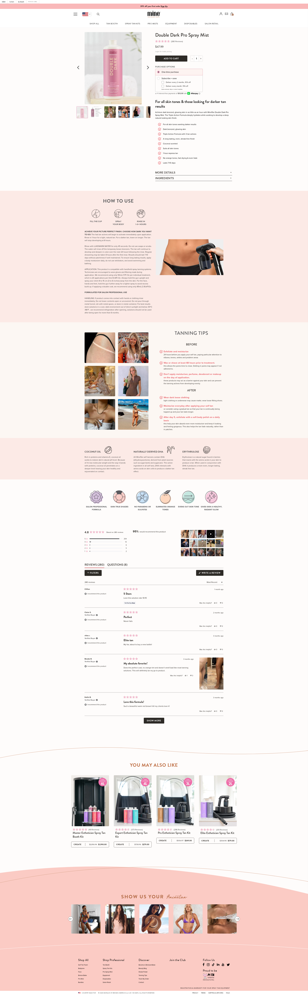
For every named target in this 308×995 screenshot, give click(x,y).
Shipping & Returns (215, 993)
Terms (203, 993)
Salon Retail (211, 23)
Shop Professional (113, 960)
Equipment (171, 23)
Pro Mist (81, 979)
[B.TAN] (12, 1)
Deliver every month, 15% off (177, 86)
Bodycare (81, 968)
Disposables (190, 23)
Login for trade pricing (163, 51)
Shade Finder (143, 972)
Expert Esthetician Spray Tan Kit (131, 835)
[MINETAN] (4, 1)
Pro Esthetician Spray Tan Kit (174, 833)
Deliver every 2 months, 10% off (178, 82)
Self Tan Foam (83, 965)
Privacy (195, 993)
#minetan (177, 897)
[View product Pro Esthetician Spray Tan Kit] (175, 800)
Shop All (94, 23)
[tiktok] (213, 964)
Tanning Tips (143, 975)
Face (79, 972)
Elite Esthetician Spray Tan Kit (217, 833)
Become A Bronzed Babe (147, 965)
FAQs (228, 993)
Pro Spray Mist (107, 972)
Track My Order (144, 979)
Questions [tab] (117, 565)
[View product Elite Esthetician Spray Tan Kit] (218, 800)
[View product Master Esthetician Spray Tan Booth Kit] (90, 800)
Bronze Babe (82, 975)
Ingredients (164, 178)
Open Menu (75, 14)
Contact (141, 982)
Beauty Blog (143, 968)
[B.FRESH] (21, 1)
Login (221, 13)
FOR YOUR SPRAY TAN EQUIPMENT (205, 988)
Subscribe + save (169, 78)
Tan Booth (112, 23)
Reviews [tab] (94, 565)
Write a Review (212, 573)
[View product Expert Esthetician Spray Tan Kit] (133, 800)
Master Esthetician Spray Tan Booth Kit (89, 835)
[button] (86, 14)
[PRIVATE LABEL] (32, 1)
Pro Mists (153, 23)
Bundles (81, 982)
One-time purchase (170, 72)
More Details (165, 172)
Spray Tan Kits (132, 23)
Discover (144, 960)
